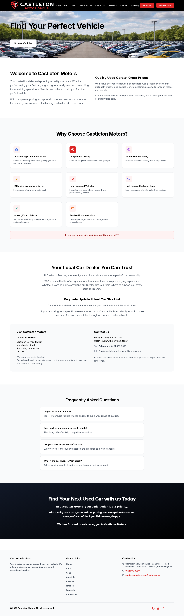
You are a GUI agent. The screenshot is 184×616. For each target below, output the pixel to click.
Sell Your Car (86, 5)
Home (58, 5)
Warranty (135, 5)
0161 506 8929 (132, 571)
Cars (66, 5)
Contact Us (100, 5)
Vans (74, 5)
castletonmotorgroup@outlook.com (143, 575)
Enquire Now (165, 5)
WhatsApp (147, 5)
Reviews (113, 5)
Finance (123, 5)
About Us (70, 577)
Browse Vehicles (23, 43)
